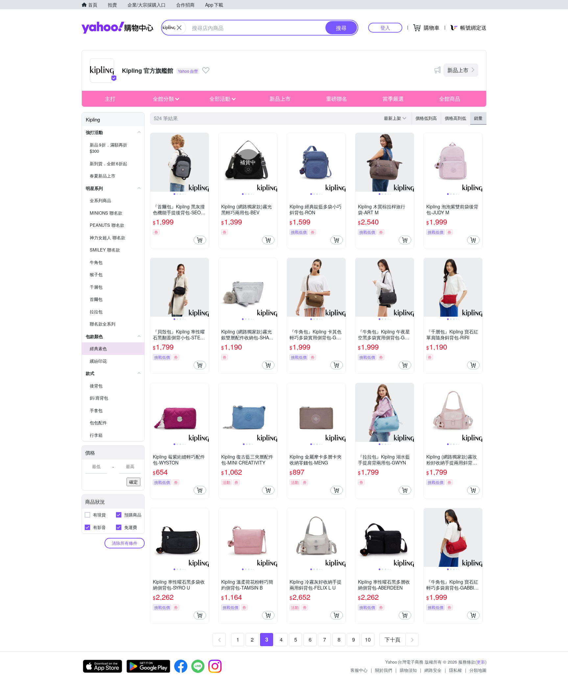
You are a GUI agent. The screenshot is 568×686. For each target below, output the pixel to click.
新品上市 (457, 70)
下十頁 (392, 639)
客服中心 (358, 670)
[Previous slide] (154, 162)
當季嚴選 (393, 98)
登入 (385, 27)
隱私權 (455, 670)
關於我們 (383, 670)
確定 (133, 482)
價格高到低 (455, 118)
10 (368, 639)
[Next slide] (204, 162)
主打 (110, 98)
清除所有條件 (124, 543)
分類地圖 (477, 670)
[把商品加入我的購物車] (200, 240)
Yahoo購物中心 (117, 28)
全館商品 (449, 98)
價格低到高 (426, 118)
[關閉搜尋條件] (179, 28)
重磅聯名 (336, 98)
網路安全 (432, 670)
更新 (481, 662)
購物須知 (408, 670)
